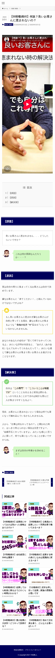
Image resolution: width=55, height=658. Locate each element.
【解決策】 (14, 202)
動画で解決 (8, 24)
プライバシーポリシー (33, 650)
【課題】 (13, 193)
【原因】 (13, 197)
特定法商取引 (18, 650)
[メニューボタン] (3, 3)
